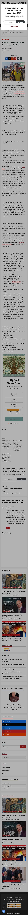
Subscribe (20, 22)
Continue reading (14, 26)
